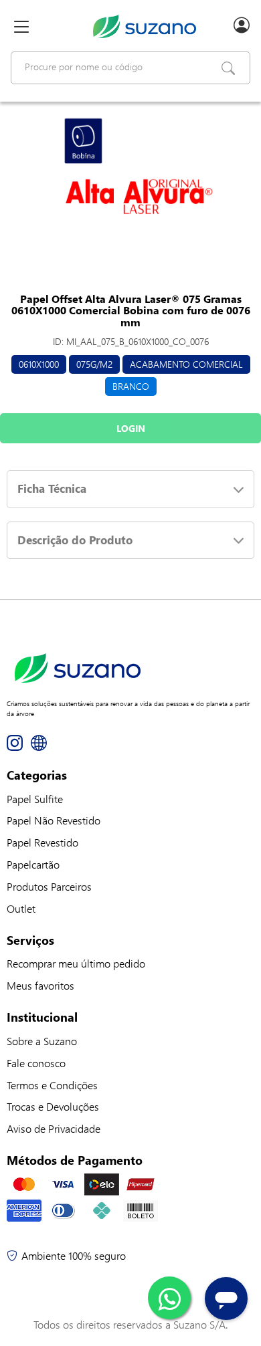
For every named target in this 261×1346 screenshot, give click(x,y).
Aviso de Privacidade (53, 1128)
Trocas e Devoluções (53, 1106)
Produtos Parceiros (49, 886)
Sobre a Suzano (42, 1041)
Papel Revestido (42, 842)
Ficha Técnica (51, 488)
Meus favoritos (40, 985)
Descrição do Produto (75, 540)
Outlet (21, 908)
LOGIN (130, 428)
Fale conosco (36, 1063)
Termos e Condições (52, 1085)
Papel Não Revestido (53, 820)
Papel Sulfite (35, 799)
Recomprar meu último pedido (76, 963)
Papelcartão (33, 864)
